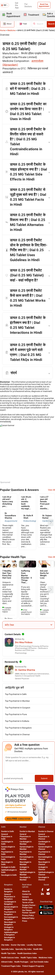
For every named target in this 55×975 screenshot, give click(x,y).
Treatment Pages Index (11, 966)
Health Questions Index (27, 953)
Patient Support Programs (33, 966)
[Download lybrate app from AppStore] (46, 914)
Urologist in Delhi (8, 867)
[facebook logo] (42, 891)
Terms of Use (27, 902)
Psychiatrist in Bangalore (10, 913)
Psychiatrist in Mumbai (26, 853)
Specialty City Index (23, 949)
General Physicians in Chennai (43, 836)
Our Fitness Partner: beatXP (28, 911)
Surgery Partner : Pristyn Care (29, 906)
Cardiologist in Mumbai (26, 843)
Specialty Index (7, 949)
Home (2, 30)
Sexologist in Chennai (43, 878)
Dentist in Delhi (7, 831)
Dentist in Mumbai (27, 831)
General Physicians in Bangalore (9, 896)
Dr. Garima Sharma (25, 670)
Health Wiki (38, 949)
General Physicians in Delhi (6, 836)
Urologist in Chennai (43, 868)
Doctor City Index (18, 945)
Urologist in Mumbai (24, 868)
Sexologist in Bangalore (9, 938)
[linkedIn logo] (42, 895)
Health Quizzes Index (10, 957)
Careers (25, 897)
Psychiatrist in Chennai (44, 853)
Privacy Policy (28, 915)
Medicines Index (45, 957)
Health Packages (21, 962)
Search (51, 24)
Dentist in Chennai (45, 831)
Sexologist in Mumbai (25, 878)
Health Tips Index (8, 953)
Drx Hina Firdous (23, 642)
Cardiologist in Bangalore (10, 903)
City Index (5, 945)
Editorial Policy (28, 918)
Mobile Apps (27, 900)
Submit (44, 778)
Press (24, 921)
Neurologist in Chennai (44, 863)
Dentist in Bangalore (8, 890)
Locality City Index (34, 945)
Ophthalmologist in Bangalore (11, 933)
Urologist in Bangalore (8, 928)
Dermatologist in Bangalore (11, 918)
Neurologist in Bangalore (10, 923)
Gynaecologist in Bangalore (11, 908)
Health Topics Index (29, 957)
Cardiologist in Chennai (44, 843)
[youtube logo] (48, 895)
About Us (26, 891)
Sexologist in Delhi (9, 875)
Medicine (11, 30)
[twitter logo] (48, 891)
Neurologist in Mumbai (25, 863)
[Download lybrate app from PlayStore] (46, 909)
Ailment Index (7, 962)
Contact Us (26, 894)
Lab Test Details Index (39, 962)
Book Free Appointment (44, 5)
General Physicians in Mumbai (25, 836)
